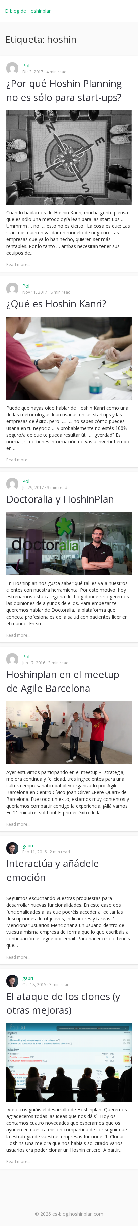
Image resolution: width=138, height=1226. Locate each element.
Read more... (18, 264)
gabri (27, 845)
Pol (25, 65)
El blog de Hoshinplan (28, 11)
